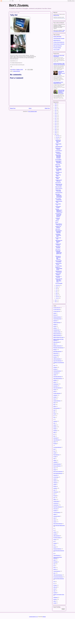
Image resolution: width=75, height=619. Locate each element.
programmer (55, 503)
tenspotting (55, 561)
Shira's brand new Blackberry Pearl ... (58, 241)
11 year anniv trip (56, 309)
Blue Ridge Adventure (57, 351)
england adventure (16, 71)
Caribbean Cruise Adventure (58, 362)
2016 (56, 119)
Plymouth (55, 495)
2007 (56, 134)
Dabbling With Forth (58, 167)
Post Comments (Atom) (32, 111)
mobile (54, 460)
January (57, 298)
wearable (55, 592)
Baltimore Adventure (57, 335)
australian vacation (56, 331)
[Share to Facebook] (31, 69)
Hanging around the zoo (58, 264)
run (54, 530)
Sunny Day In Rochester (57, 247)
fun (54, 415)
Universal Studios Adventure (58, 578)
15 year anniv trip (56, 311)
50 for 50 (55, 315)
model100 (55, 462)
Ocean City (55, 475)
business (55, 356)
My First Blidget (58, 159)
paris (54, 490)
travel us (55, 569)
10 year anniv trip (56, 307)
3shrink (54, 313)
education (55, 395)
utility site (55, 587)
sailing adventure (56, 535)
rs (53, 528)
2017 (56, 118)
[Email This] (27, 69)
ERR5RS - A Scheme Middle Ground (58, 268)
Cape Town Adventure (57, 360)
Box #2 (56, 222)
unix (54, 581)
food (54, 410)
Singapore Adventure (57, 548)
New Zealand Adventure (57, 473)
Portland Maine (56, 501)
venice (54, 588)
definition (55, 380)
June (57, 290)
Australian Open (56, 329)
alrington (55, 324)
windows (55, 599)
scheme (54, 539)
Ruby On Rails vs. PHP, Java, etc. (58, 224)
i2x (53, 434)
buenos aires (55, 355)
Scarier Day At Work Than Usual (58, 141)
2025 (56, 105)
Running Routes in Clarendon (58, 43)
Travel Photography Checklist (58, 38)
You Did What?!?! (58, 150)
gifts (54, 423)
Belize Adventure (56, 342)
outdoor (54, 478)
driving (54, 391)
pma (54, 497)
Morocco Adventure (57, 465)
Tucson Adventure (56, 571)
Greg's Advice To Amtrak (58, 173)
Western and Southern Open (58, 594)
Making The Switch (57, 178)
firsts (54, 404)
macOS (54, 452)
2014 (56, 123)
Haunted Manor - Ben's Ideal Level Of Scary (58, 161)
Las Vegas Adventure (57, 447)
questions (55, 510)
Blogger (44, 616)
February (57, 296)
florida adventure (56, 408)
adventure (55, 320)
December (58, 135)
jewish (54, 441)
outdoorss (55, 482)
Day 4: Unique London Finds (58, 199)
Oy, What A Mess (58, 265)
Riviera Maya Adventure (57, 523)
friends (54, 413)
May (57, 291)
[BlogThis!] (29, 69)
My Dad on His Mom (58, 238)
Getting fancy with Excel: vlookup (58, 185)
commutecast (55, 372)
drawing (54, 389)
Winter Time (57, 164)
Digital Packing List (56, 40)
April (57, 293)
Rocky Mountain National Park (59, 525)
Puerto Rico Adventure (57, 506)
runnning (55, 533)
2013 (56, 124)
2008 (56, 132)
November (58, 137)
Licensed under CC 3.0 (33, 616)
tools (54, 563)
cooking (54, 374)
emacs (54, 398)
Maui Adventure (56, 454)
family (54, 402)
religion (54, 514)
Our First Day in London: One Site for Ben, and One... (58, 215)
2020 (56, 113)
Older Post (47, 108)
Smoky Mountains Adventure (58, 550)
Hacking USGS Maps (57, 36)
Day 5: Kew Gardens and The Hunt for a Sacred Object (58, 196)
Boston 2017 (55, 353)
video (54, 590)
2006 (56, 300)
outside (54, 484)
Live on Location (56, 49)
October (57, 138)
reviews (54, 521)
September (58, 285)
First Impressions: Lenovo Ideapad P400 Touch (58, 83)
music (54, 467)
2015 (56, 121)
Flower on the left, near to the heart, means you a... (58, 280)
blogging (55, 349)
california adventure (57, 358)
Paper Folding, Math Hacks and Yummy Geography (58, 156)
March (57, 294)
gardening (55, 421)
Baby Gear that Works (57, 45)
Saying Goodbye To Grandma (58, 261)
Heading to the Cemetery (58, 244)
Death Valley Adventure (57, 378)
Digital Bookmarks (58, 146)
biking (54, 343)
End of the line (58, 182)
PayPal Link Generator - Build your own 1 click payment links (59, 64)
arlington (55, 328)
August (57, 286)
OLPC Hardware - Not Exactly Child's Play (58, 231)
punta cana (55, 508)
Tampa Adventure (56, 555)
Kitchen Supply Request (58, 274)
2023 (56, 108)
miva (54, 458)
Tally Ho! (57, 220)
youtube (54, 602)
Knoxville (55, 443)
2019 (56, 115)
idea (54, 436)
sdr (54, 541)
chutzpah (55, 367)
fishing (54, 406)
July (56, 288)
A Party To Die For (58, 188)
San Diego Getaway (57, 537)
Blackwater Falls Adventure (58, 347)
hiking (54, 432)
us (53, 583)
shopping (55, 543)
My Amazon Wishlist (57, 47)
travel (54, 567)
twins (54, 573)
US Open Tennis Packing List (58, 42)
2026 (56, 103)
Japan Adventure (56, 439)
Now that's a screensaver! (58, 153)
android (54, 326)
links (54, 449)
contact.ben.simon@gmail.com (59, 18)
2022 (56, 110)
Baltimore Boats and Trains (58, 337)
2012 (56, 126)
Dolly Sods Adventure (57, 387)
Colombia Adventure (57, 370)
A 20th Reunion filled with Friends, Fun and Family (61, 73)
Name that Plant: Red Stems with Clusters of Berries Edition (61, 91)
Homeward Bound (58, 192)
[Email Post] (25, 69)
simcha (54, 546)
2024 (56, 107)
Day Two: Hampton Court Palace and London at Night (58, 210)
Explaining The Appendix (58, 227)
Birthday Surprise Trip (57, 345)
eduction (55, 397)
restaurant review (56, 516)
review (54, 519)
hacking (54, 426)
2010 (56, 129)
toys (54, 565)
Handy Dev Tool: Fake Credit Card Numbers (58, 56)
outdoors (55, 480)
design (54, 382)
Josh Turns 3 (57, 249)
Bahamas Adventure (57, 333)
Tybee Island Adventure (57, 574)
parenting (55, 488)
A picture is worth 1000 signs (58, 180)
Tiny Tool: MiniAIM (58, 283)
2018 (56, 116)
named (54, 469)
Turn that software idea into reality (59, 31)
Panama (55, 486)
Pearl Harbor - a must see (58, 277)
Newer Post (12, 108)
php (54, 493)
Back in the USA (58, 186)
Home (30, 108)
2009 (56, 131)
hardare (54, 428)
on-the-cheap (55, 477)
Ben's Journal (19, 5)
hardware (55, 430)
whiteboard (55, 597)
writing (54, 601)
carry (54, 365)
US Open (55, 585)
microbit (54, 456)
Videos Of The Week (58, 175)
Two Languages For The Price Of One (58, 169)
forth (54, 411)
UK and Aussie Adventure (58, 576)
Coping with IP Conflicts (58, 207)
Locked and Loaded (57, 219)
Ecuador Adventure (57, 393)
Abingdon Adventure (57, 316)
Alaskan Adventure (56, 322)
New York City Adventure (58, 471)
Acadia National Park (57, 318)
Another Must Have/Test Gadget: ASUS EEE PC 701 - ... (58, 252)
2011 (56, 127)
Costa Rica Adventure (57, 376)
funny (54, 417)
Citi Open (55, 369)
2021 (56, 111)
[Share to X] (30, 69)
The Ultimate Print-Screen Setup (58, 235)
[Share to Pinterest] (32, 69)
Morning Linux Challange (58, 148)
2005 (56, 301)
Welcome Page (56, 15)
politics (54, 499)
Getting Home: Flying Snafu (58, 190)
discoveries (55, 385)
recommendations (56, 512)
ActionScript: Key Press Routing (58, 272)
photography (55, 491)
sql (53, 553)
